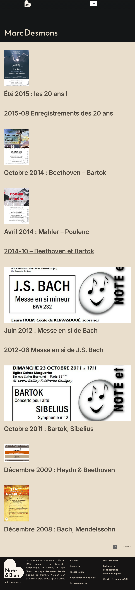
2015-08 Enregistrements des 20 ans (58, 113)
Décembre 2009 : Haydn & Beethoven (59, 470)
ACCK (125, 579)
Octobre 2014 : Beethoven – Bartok (55, 172)
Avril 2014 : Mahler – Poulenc (46, 232)
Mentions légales (112, 573)
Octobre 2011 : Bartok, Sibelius (49, 429)
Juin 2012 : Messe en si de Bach (51, 330)
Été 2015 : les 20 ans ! (36, 94)
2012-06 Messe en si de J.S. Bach (53, 350)
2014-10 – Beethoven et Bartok (49, 251)
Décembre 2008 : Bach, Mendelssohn (59, 529)
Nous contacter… (112, 560)
